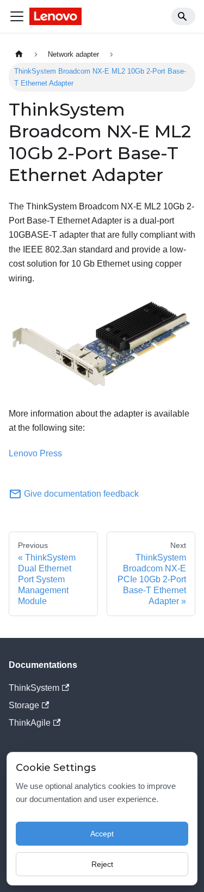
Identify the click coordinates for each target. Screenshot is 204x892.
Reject (102, 864)
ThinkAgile (30, 722)
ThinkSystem (34, 687)
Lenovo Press (35, 453)
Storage (24, 705)
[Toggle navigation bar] (17, 16)
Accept (102, 833)
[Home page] (19, 54)
